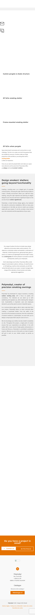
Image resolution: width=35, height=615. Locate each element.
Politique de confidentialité (16, 606)
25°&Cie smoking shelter (12, 98)
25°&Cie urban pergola (12, 146)
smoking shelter (6, 158)
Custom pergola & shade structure (16, 74)
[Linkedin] (17, 568)
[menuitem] (1, 9)
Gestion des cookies (27, 606)
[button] (17, 9)
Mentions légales (6, 606)
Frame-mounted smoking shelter (15, 122)
